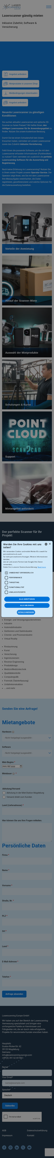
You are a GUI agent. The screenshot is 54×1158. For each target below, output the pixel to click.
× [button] (50, 544)
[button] (27, 612)
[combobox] (46, 544)
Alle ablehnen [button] (27, 605)
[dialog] (27, 579)
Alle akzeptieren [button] (27, 599)
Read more (42, 567)
